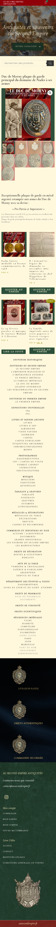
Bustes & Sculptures (28, 555)
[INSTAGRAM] (6, 797)
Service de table (28, 576)
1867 (28, 414)
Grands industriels (28, 540)
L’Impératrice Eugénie (28, 375)
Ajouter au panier (14, 290)
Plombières (28, 633)
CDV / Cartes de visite (28, 462)
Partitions (28, 483)
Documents (28, 537)
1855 (28, 411)
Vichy (28, 621)
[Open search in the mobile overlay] (28, 63)
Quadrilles (28, 486)
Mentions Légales (14, 857)
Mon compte (10, 825)
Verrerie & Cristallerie (28, 567)
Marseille (28, 645)
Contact (8, 851)
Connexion (9, 814)
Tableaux (28, 495)
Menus (28, 450)
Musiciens (28, 480)
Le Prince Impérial (28, 378)
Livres (28, 423)
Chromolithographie (28, 447)
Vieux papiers (28, 432)
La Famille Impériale (28, 381)
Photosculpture (28, 471)
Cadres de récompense (28, 525)
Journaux (28, 435)
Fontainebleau (28, 630)
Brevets (28, 522)
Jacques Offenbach (28, 387)
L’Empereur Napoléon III (28, 372)
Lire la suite (13, 351)
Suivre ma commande (15, 831)
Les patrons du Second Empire (28, 543)
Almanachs (28, 429)
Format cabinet (28, 465)
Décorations (28, 519)
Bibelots (28, 558)
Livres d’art (28, 426)
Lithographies (28, 507)
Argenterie (28, 573)
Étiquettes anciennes (28, 444)
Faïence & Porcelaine (28, 570)
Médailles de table (28, 516)
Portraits (28, 498)
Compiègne (28, 627)
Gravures (28, 501)
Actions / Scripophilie (28, 534)
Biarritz (28, 624)
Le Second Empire (28, 369)
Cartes (28, 438)
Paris (28, 639)
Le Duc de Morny (28, 384)
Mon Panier (10, 819)
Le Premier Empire (28, 402)
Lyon (28, 642)
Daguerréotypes (28, 459)
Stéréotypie (28, 468)
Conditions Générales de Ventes (23, 863)
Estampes (28, 504)
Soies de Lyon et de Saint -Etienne (28, 588)
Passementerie (28, 585)
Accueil (7, 846)
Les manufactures (28, 546)
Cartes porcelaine (28, 441)
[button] (50, 92)
